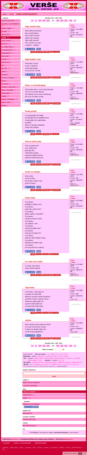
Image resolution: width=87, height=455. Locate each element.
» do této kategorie (30, 385)
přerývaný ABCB (60, 358)
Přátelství (7, 62)
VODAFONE (39, 52)
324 (44, 20)
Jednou (28, 320)
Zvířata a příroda (9, 99)
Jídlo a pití (6, 34)
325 (48, 20)
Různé (5, 105)
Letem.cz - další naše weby (22, 443)
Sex (4, 65)
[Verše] (43, 10)
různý (40, 360)
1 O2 (64, 364)
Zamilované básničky (26, 14)
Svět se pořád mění (33, 142)
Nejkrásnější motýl (33, 59)
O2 (51, 51)
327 (58, 20)
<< (32, 20)
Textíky (68, 447)
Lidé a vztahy (8, 41)
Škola (5, 81)
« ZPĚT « (4, 14)
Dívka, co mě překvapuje (35, 85)
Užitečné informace (77, 447)
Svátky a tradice (9, 78)
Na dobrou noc (8, 50)
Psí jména (46, 447)
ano (60, 360)
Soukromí (6, 443)
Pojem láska (30, 198)
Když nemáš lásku (32, 27)
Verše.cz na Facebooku (31, 404)
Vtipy (3, 449)
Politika (6, 59)
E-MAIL (33, 52)
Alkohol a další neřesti (10, 24)
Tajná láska (29, 288)
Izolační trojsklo (29, 425)
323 (40, 20)
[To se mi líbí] (30, 49)
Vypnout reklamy (29, 419)
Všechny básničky (10, 21)
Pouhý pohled (31, 111)
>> (75, 20)
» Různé (72, 27)
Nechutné (6, 56)
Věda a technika (8, 90)
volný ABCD (77, 358)
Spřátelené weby (40, 443)
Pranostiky (28, 447)
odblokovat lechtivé (37, 362)
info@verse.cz (68, 439)
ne (63, 360)
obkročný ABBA (32, 360)
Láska (5, 38)
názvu (60, 356)
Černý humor (8, 28)
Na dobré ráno (8, 47)
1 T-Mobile (54, 364)
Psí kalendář (54, 447)
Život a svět (7, 102)
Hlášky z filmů (13, 447)
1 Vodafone (37, 364)
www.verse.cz (14, 439)
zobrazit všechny (62, 366)
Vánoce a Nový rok (10, 87)
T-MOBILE (47, 52)
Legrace (21, 447)
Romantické (28, 395)
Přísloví (40, 447)
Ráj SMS (61, 447)
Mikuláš (6, 44)
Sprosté (5, 75)
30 (59, 354)
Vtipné (5, 96)
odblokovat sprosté (50, 362)
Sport (5, 71)
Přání (34, 447)
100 (66, 354)
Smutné (6, 68)
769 (70, 20)
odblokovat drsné (77, 362)
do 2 (43, 364)
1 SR (73, 364)
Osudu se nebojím (32, 172)
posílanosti (49, 356)
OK (80, 453)
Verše (11, 14)
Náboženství (7, 53)
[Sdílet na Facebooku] (39, 49)
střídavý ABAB (39, 358)
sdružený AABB (48, 358)
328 (62, 20)
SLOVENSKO (56, 51)
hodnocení (41, 356)
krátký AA (69, 358)
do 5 (47, 364)
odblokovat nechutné (64, 362)
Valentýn (6, 84)
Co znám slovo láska (33, 262)
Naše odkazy (27, 413)
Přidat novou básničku (31, 382)
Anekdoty (5, 447)
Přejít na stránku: (47, 349)
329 (66, 20)
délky (55, 356)
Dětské (6, 31)
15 (56, 354)
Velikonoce (7, 93)
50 (62, 354)
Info (85, 453)
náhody (66, 356)
